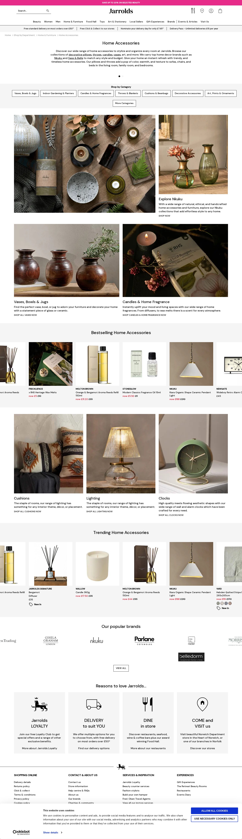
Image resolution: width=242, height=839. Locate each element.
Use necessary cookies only (214, 818)
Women (48, 21)
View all (121, 668)
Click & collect (22, 790)
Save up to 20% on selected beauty (121, 2)
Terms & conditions (25, 794)
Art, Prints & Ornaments (220, 93)
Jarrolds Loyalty (131, 782)
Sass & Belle (75, 58)
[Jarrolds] (121, 11)
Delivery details (22, 782)
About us (73, 794)
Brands (171, 21)
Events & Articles (187, 21)
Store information (78, 786)
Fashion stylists (131, 790)
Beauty (37, 21)
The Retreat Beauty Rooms (192, 786)
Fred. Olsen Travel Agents (136, 798)
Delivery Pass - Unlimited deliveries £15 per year (194, 28)
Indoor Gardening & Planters (58, 93)
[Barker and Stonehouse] (144, 657)
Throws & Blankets (128, 93)
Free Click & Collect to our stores (97, 28)
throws (97, 54)
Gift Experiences (155, 21)
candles (107, 54)
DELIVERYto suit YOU (94, 723)
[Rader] (191, 641)
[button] (119, 76)
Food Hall (91, 21)
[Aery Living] (50, 657)
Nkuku (58, 58)
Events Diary (184, 794)
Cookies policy (22, 802)
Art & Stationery (117, 21)
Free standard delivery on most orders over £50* (49, 28)
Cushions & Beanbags (156, 93)
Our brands (74, 798)
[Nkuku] (97, 641)
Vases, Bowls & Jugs (25, 93)
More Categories (124, 103)
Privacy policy (21, 798)
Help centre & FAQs (79, 790)
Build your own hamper (135, 794)
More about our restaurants (148, 748)
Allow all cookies (214, 810)
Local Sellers (136, 21)
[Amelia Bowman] (97, 657)
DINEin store (148, 723)
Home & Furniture (73, 21)
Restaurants (183, 790)
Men (58, 21)
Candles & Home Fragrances (96, 93)
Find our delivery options (93, 748)
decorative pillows (80, 54)
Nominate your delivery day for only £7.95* (142, 28)
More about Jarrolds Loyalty (39, 748)
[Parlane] (144, 641)
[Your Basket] (220, 11)
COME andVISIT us (202, 723)
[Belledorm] (191, 657)
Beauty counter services (136, 786)
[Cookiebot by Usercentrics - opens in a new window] (21, 832)
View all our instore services (138, 802)
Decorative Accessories (188, 93)
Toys (102, 21)
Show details (50, 832)
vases (117, 54)
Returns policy (22, 786)
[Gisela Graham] (50, 641)
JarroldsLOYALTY (39, 723)
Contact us (74, 782)
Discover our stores (202, 748)
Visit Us (205, 21)
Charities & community (81, 802)
